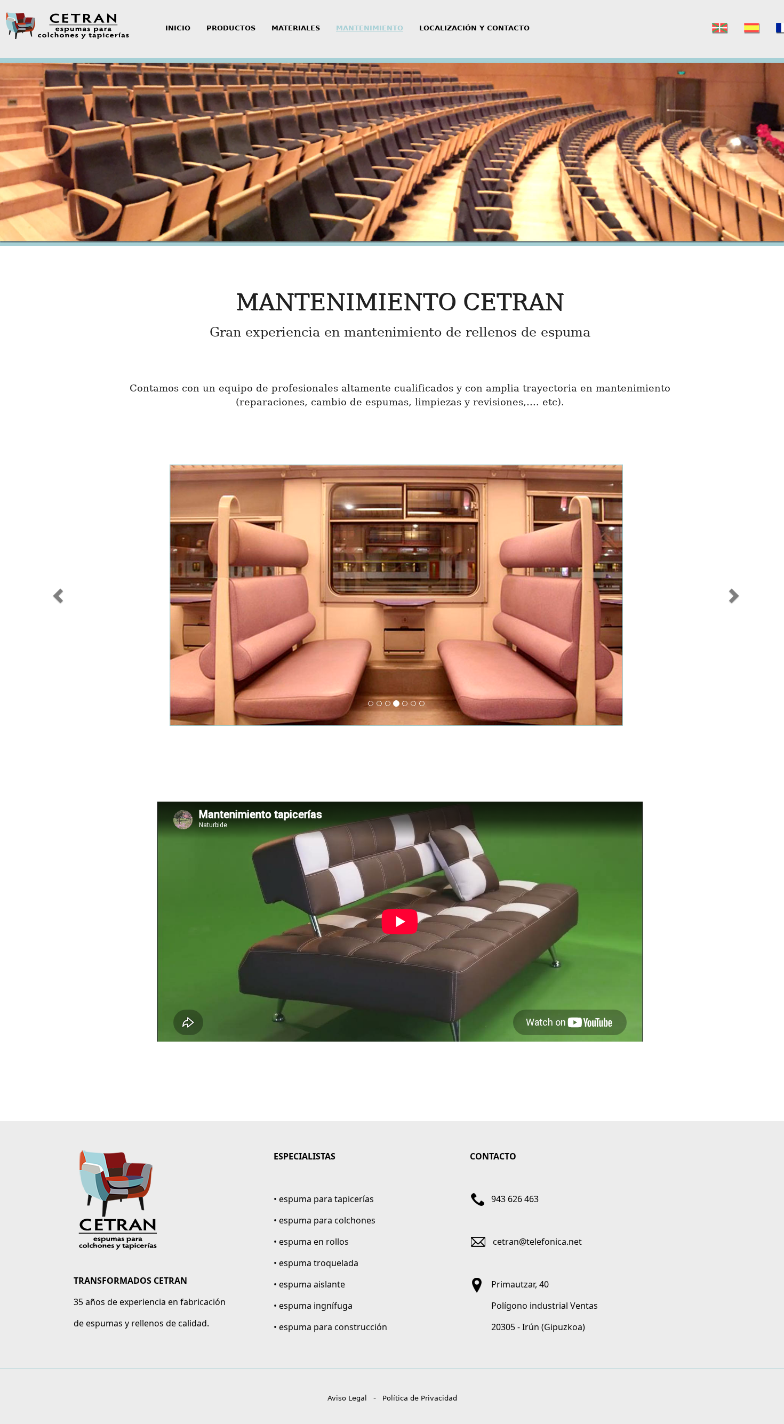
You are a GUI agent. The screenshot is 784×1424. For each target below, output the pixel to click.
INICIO (181, 28)
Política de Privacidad (419, 1398)
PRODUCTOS (230, 28)
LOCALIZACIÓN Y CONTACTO (474, 28)
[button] (59, 595)
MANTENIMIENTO (369, 28)
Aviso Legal (347, 1398)
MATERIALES (295, 28)
